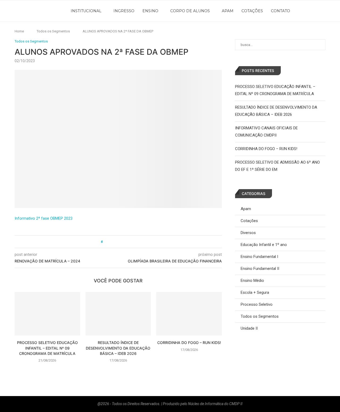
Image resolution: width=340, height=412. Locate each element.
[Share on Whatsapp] (121, 242)
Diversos (248, 232)
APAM (227, 11)
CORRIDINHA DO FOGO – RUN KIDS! (189, 342)
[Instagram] (317, 11)
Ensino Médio (252, 280)
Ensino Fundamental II (260, 268)
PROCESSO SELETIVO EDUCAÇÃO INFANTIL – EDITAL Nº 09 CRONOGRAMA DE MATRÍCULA (47, 348)
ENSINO (150, 11)
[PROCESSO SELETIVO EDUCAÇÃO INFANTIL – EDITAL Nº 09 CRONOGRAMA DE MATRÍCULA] (47, 313)
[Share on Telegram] (126, 242)
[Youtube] (323, 11)
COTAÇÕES (252, 11)
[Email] (329, 11)
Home (19, 31)
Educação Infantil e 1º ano (264, 244)
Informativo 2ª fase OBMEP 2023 (44, 218)
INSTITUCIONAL (86, 11)
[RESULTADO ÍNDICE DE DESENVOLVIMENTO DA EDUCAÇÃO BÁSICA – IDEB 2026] (118, 313)
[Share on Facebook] (111, 242)
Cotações (249, 220)
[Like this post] (105, 242)
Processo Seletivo (257, 304)
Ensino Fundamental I (259, 256)
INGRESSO (123, 11)
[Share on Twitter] (116, 242)
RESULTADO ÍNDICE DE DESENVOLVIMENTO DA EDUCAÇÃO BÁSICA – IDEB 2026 (118, 348)
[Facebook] (311, 11)
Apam (246, 208)
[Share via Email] (131, 242)
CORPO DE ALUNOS (190, 11)
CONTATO (280, 11)
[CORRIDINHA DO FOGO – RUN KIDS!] (189, 313)
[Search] (337, 11)
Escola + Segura (255, 292)
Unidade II (249, 328)
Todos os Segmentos (53, 31)
